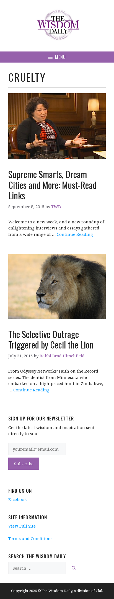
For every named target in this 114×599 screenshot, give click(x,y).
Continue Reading (75, 234)
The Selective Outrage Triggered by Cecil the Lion (51, 339)
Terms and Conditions (30, 538)
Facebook (17, 499)
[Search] (74, 568)
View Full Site (22, 526)
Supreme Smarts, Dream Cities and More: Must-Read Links (52, 184)
